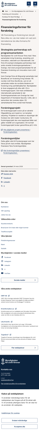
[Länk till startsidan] (9, 4)
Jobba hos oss (5, 215)
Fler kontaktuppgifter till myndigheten (13, 383)
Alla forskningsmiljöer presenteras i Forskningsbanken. (16, 151)
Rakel (3, 244)
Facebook (7, 178)
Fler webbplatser (18, 348)
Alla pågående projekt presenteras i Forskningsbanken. (16, 131)
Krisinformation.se (7, 309)
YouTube (7, 273)
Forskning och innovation (10, 14)
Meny (35, 6)
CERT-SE (4, 296)
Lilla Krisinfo (5, 322)
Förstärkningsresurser (8, 240)
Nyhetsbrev (5, 207)
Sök (29, 6)
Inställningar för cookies (11, 413)
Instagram (7, 261)
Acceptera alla (19, 427)
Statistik (3, 248)
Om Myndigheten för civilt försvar (23, 11)
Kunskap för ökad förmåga (11, 17)
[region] (19, 410)
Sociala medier (26, 280)
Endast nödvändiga (19, 420)
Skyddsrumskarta (7, 223)
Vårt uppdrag (5, 211)
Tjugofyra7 (5, 334)
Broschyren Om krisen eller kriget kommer (14, 227)
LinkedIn (7, 182)
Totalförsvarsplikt (6, 231)
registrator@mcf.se (7, 380)
